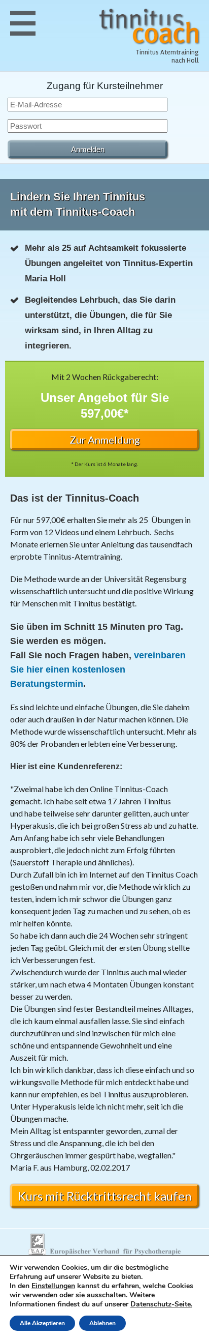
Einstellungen (53, 1286)
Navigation (23, 23)
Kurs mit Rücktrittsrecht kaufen (105, 1195)
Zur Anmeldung (104, 439)
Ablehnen (102, 1323)
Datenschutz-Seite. (161, 1304)
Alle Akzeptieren (42, 1323)
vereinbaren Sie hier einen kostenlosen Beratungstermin (98, 669)
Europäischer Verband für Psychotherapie (104, 1245)
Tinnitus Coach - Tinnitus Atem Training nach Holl (149, 26)
